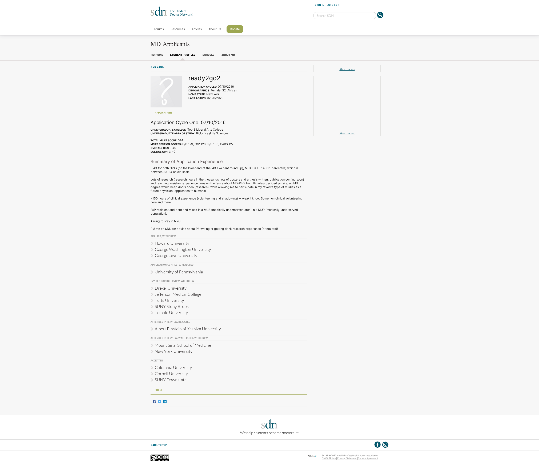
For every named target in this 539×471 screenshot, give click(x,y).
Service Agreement (368, 458)
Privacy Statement (347, 458)
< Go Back (157, 67)
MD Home (157, 55)
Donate (235, 29)
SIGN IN (319, 5)
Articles (197, 29)
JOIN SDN (333, 5)
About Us (214, 29)
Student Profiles (182, 55)
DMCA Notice (329, 458)
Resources (178, 29)
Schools (208, 55)
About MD (228, 55)
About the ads (347, 69)
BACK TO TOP (159, 445)
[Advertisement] (347, 104)
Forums (159, 29)
